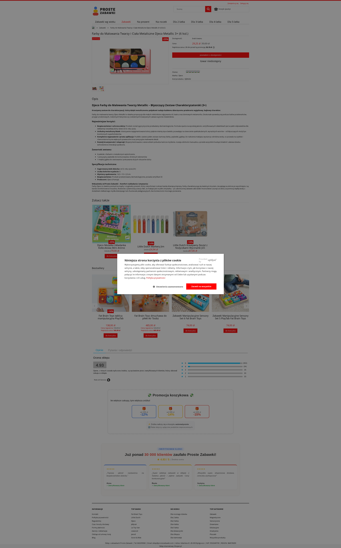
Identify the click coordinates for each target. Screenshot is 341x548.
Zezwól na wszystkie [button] (201, 286)
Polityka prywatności (155, 277)
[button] (169, 286)
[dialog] (170, 274)
